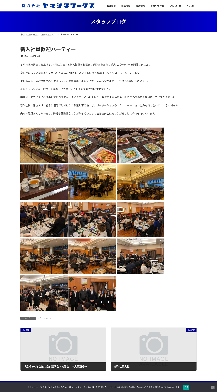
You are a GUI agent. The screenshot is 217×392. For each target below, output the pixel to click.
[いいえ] (213, 387)
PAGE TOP (209, 377)
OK (186, 387)
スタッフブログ (44, 318)
